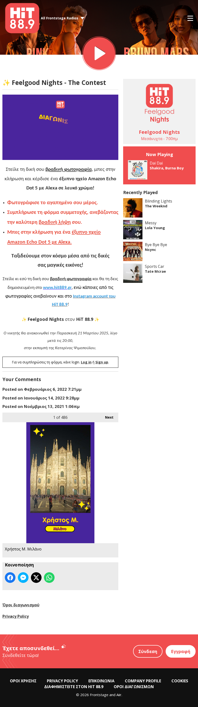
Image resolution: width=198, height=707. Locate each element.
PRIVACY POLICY (62, 681)
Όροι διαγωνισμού (20, 605)
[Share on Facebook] (10, 577)
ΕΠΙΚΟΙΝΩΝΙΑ (101, 681)
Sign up (101, 362)
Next (106, 417)
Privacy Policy (15, 616)
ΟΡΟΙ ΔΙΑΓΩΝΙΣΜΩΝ (134, 686)
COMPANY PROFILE (143, 681)
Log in (86, 362)
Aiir (118, 694)
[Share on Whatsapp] (49, 577)
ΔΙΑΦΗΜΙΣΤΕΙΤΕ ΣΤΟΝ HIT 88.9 (73, 686)
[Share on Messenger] (23, 577)
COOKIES (179, 681)
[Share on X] (36, 577)
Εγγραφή (180, 651)
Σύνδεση (147, 651)
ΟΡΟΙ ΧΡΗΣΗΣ (23, 681)
